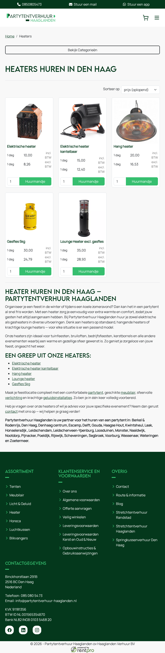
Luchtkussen (19, 529)
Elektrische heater (21, 146)
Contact (122, 486)
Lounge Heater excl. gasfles (82, 241)
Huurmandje (35, 181)
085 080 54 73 (32, 595)
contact (11, 411)
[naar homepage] (31, 17)
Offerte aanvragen (77, 508)
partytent (95, 392)
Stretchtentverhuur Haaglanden (131, 529)
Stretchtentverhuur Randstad (131, 515)
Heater (14, 512)
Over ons (70, 491)
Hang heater (123, 146)
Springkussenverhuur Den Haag (136, 542)
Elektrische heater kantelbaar (74, 149)
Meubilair (16, 495)
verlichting (13, 397)
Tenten (15, 486)
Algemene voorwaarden (81, 499)
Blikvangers (18, 538)
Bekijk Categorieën (82, 50)
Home (9, 36)
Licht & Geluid (20, 503)
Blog (119, 503)
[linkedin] (23, 630)
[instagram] (37, 630)
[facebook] (9, 630)
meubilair (128, 392)
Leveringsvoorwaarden (81, 525)
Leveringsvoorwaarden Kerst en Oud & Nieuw (81, 537)
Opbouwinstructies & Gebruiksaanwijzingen (80, 551)
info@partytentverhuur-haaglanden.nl (46, 600)
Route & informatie (130, 495)
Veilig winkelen (74, 517)
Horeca (15, 521)
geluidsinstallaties (57, 397)
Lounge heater (23, 378)
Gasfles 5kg (16, 241)
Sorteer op (111, 88)
